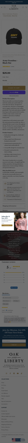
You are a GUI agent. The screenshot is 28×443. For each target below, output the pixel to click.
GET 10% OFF (6, 225)
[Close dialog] (27, 213)
